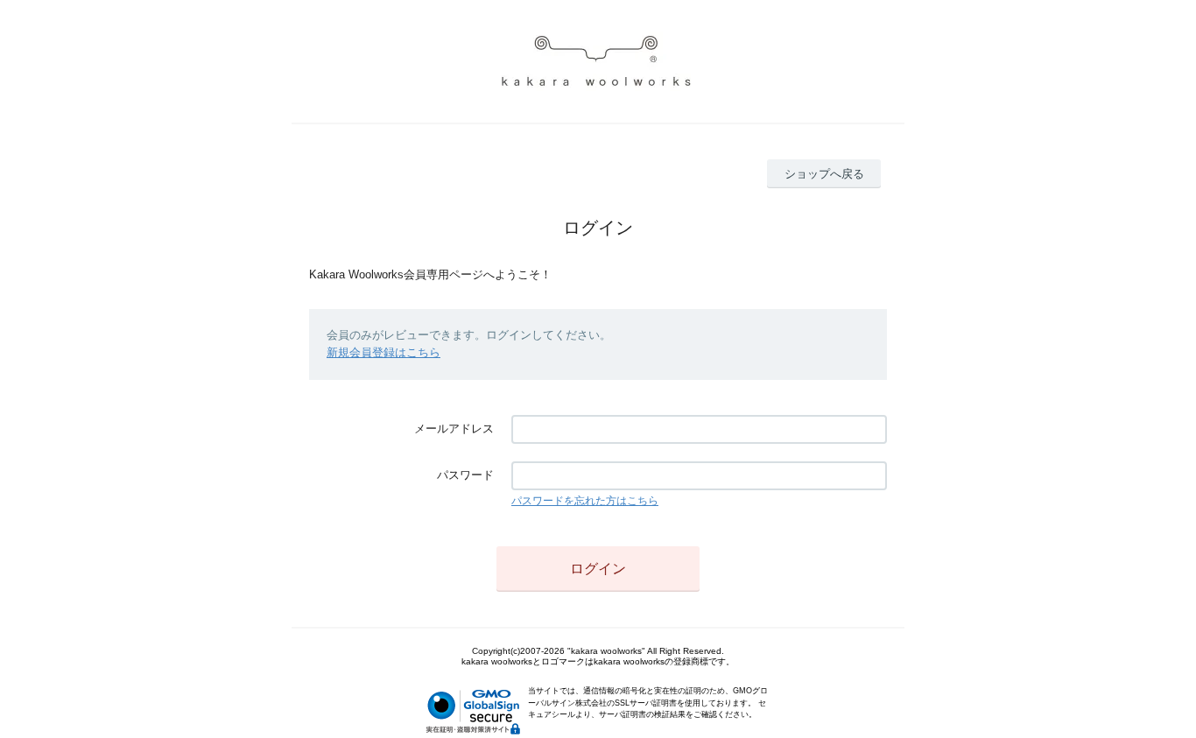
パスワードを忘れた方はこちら (584, 501)
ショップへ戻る (824, 173)
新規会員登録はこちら (383, 352)
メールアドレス (454, 428)
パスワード (465, 474)
